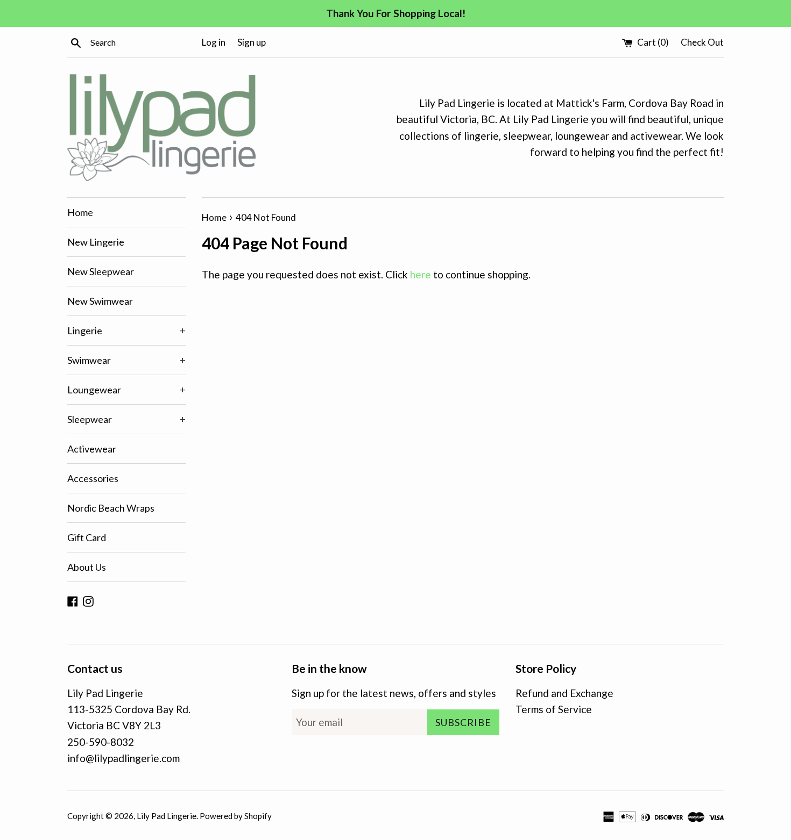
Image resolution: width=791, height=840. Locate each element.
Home (80, 212)
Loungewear (126, 390)
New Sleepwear (100, 271)
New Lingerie (95, 242)
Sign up (251, 42)
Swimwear (126, 360)
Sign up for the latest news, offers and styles (394, 693)
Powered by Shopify (236, 816)
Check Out (702, 42)
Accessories (92, 478)
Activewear (91, 449)
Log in (213, 42)
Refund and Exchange (564, 693)
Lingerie (126, 330)
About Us (86, 567)
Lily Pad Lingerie (166, 816)
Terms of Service (553, 709)
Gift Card (86, 537)
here (420, 274)
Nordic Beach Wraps (110, 508)
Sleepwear (126, 419)
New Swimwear (100, 301)
